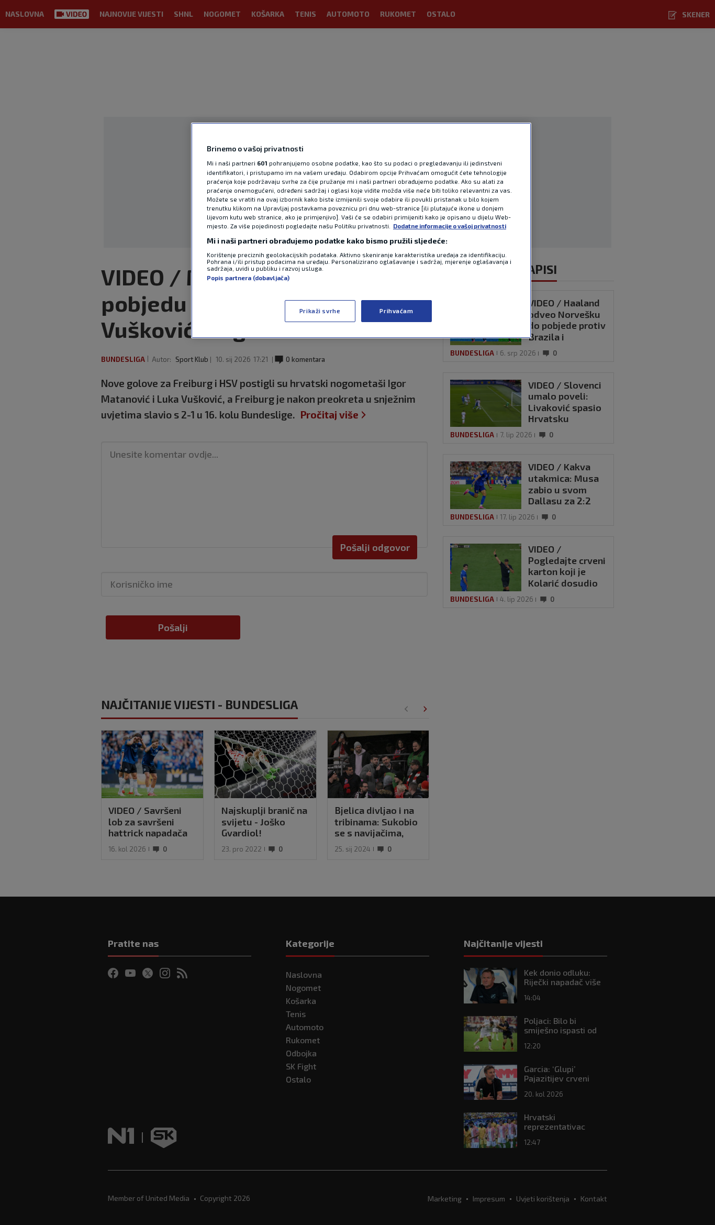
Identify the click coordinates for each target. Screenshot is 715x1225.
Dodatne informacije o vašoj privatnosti (449, 226)
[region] (361, 230)
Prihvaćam (396, 310)
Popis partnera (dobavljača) (248, 277)
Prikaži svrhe (319, 310)
